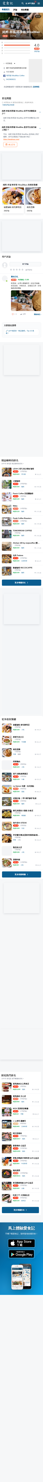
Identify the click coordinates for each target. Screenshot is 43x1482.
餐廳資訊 (6, 9)
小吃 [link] (19, 840)
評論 (15, 10)
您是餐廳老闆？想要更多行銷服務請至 (21, 87)
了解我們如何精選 (8, 105)
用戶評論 (6, 256)
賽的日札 (14, 277)
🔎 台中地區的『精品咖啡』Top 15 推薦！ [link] (20, 332)
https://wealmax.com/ (11, 139)
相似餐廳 (25, 10)
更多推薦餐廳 (20, 874)
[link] (23, 474)
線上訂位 (11, 144)
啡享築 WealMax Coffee (15, 76)
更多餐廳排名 (20, 583)
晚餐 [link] (19, 754)
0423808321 (11, 79)
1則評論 (37, 51)
